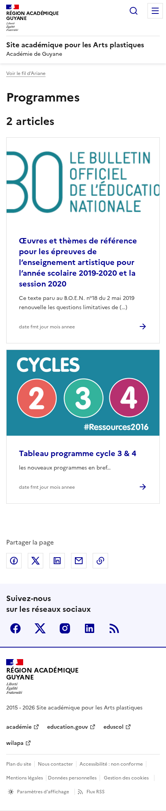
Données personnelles (72, 777)
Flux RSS (95, 791)
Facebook (15, 628)
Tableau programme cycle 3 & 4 (77, 453)
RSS (114, 628)
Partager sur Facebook (14, 560)
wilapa (15, 743)
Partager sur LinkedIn (57, 560)
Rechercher (133, 10)
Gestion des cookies (126, 777)
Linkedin (89, 628)
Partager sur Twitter (35, 560)
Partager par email (78, 560)
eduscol (113, 727)
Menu (155, 10)
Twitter (40, 628)
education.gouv (67, 727)
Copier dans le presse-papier (100, 560)
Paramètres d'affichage (43, 791)
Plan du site (18, 764)
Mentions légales (24, 777)
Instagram (65, 628)
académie (19, 727)
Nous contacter (55, 764)
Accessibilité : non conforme (111, 764)
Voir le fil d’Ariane (26, 73)
